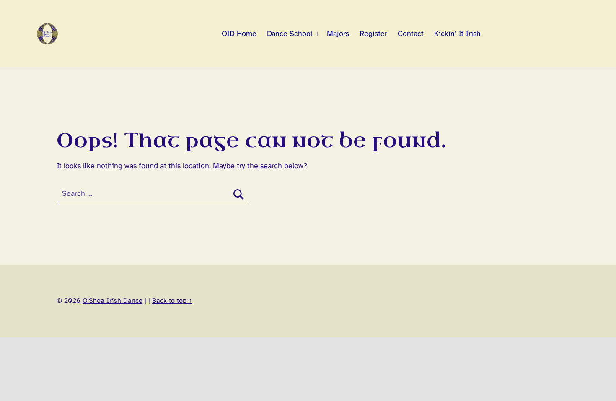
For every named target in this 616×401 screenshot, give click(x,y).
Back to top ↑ (172, 301)
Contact (411, 34)
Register (373, 34)
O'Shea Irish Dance (112, 301)
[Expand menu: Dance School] (317, 34)
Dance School (289, 34)
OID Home (239, 34)
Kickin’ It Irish (457, 34)
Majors (338, 34)
